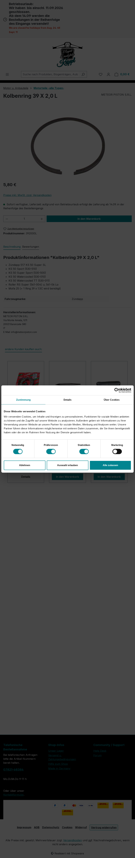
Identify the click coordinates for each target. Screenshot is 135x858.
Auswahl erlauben (67, 465)
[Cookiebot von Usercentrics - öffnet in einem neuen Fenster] (116, 390)
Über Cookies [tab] (112, 399)
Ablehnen (24, 465)
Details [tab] (68, 399)
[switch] (51, 451)
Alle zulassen (110, 465)
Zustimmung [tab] (23, 399)
